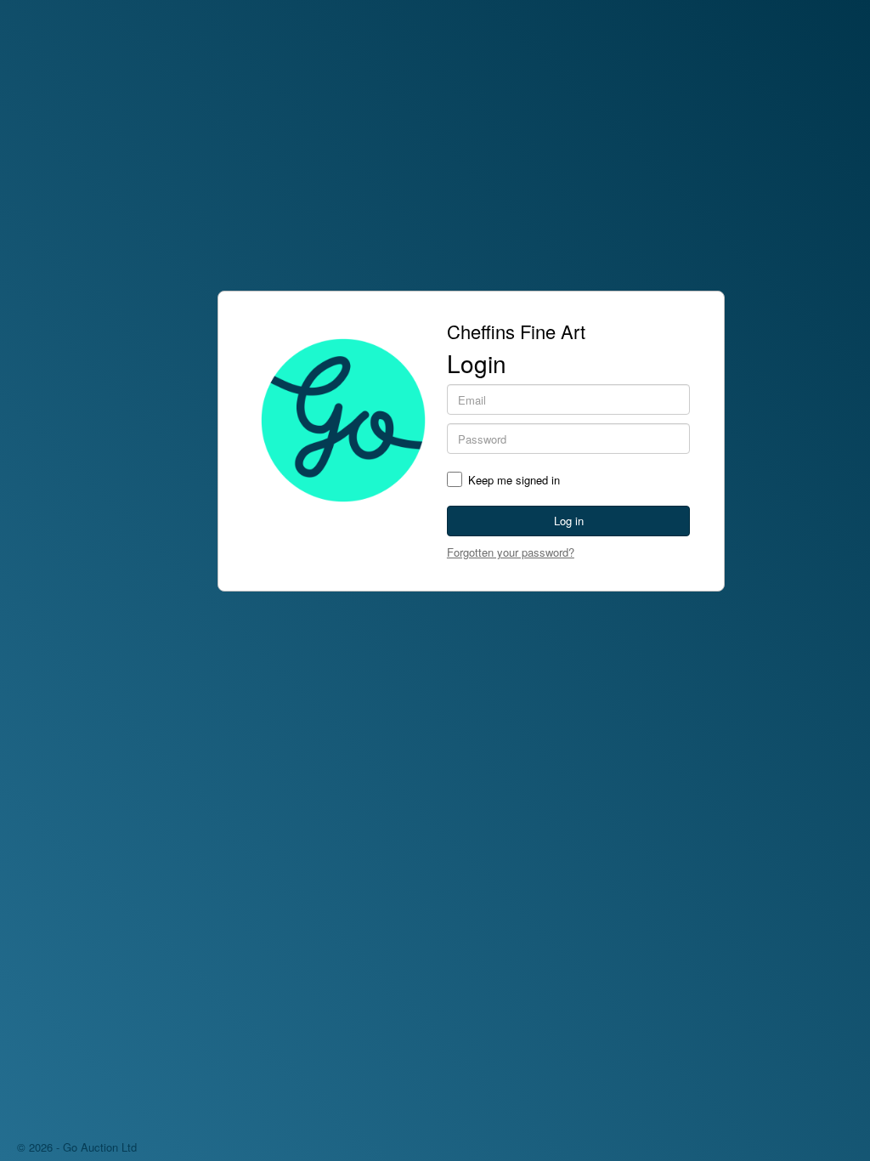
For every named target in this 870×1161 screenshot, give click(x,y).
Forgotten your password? (510, 552)
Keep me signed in (514, 480)
